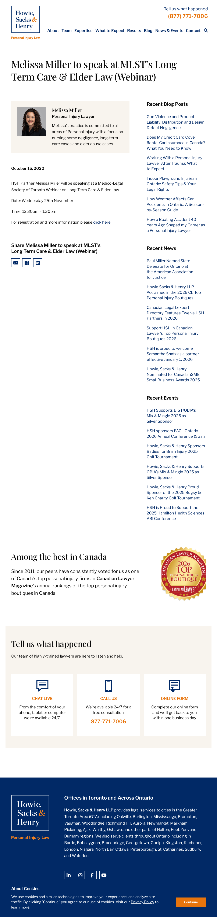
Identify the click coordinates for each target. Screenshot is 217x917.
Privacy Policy (142, 902)
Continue (191, 902)
